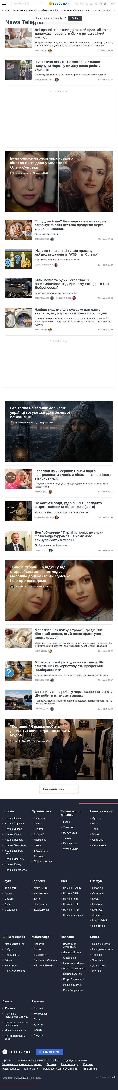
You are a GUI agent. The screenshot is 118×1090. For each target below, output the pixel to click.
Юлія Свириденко (73, 990)
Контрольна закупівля (77, 10)
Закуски (38, 1035)
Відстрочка (40, 955)
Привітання (99, 926)
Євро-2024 (98, 839)
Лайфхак (97, 915)
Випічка (38, 1008)
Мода (95, 898)
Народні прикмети (102, 949)
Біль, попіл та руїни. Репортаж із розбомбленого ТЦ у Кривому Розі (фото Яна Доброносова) (72, 283)
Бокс (95, 823)
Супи (37, 1019)
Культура (97, 909)
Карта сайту (31, 1068)
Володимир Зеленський (69, 945)
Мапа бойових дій (15, 944)
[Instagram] (100, 3)
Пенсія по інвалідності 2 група (16, 1015)
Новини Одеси (13, 834)
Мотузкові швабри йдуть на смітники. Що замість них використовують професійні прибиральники (69, 666)
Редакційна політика (75, 1060)
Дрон (8, 904)
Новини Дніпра (13, 829)
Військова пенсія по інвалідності (16, 1023)
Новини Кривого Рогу (14, 852)
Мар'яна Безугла (72, 985)
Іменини (97, 971)
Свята (94, 937)
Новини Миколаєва (16, 870)
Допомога (39, 856)
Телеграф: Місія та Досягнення (60, 1068)
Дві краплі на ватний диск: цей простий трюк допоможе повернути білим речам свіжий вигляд (72, 33)
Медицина (40, 839)
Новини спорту (101, 811)
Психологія (40, 904)
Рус (113, 3)
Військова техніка (15, 971)
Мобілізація (41, 937)
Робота (38, 823)
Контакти (88, 1064)
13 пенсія (10, 1008)
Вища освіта (41, 850)
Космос (9, 893)
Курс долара (70, 843)
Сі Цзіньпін (69, 957)
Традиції (97, 955)
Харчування (41, 893)
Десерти (38, 1024)
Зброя (8, 960)
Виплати (39, 829)
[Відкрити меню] (4, 3)
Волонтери (11, 965)
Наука (6, 881)
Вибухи (9, 949)
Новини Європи (72, 888)
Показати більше (53, 789)
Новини (8, 811)
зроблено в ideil (106, 1077)
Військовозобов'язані (46, 960)
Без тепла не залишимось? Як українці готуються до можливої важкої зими (40, 412)
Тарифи (67, 838)
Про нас (7, 1060)
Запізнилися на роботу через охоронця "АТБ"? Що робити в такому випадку (74, 693)
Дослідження (41, 909)
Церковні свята (101, 944)
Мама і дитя (40, 888)
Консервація (41, 1013)
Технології (10, 888)
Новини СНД (70, 904)
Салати (38, 1030)
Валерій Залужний (73, 968)
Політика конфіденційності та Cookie (38, 1060)
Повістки (39, 944)
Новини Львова (14, 839)
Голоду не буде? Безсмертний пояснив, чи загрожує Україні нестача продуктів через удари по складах (70, 225)
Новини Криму (13, 864)
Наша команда (10, 1068)
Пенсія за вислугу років (15, 1037)
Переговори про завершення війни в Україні (31, 10)
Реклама (51, 1064)
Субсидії (39, 834)
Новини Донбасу (14, 859)
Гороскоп (97, 888)
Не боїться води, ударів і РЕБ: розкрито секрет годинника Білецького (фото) (68, 505)
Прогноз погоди (43, 861)
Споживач (98, 893)
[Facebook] (77, 3)
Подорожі (97, 904)
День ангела (99, 965)
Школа (37, 845)
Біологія (9, 898)
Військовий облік (43, 965)
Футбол (96, 818)
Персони (67, 937)
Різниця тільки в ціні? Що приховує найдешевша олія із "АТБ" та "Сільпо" (66, 252)
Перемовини (12, 955)
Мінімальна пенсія (15, 1030)
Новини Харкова (14, 823)
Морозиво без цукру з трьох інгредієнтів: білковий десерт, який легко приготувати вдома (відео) (69, 633)
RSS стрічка (90, 1068)
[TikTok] (105, 3)
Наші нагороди (69, 1064)
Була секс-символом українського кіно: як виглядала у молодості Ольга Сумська (41, 162)
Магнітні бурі (99, 920)
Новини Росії (70, 898)
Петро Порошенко (73, 979)
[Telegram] (86, 3)
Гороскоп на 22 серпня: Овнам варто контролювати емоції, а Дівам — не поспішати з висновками (73, 474)
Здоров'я (39, 881)
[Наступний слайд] (115, 11)
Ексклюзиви (104, 10)
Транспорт (69, 827)
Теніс (95, 829)
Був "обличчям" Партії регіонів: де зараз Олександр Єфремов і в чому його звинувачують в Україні (69, 536)
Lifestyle (96, 881)
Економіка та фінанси (71, 813)
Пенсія (7, 1001)
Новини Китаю (71, 909)
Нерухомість (70, 832)
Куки (62, 18)
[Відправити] (39, 3)
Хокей (95, 834)
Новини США (70, 893)
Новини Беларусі (73, 915)
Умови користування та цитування (22, 1064)
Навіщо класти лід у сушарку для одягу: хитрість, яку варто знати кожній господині (71, 311)
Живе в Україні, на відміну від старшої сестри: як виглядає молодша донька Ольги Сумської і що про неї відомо (41, 573)
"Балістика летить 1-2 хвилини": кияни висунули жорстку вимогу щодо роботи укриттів (68, 65)
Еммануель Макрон (74, 963)
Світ (64, 881)
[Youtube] (91, 3)
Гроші (66, 822)
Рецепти (38, 1001)
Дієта (37, 898)
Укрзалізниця (70, 849)
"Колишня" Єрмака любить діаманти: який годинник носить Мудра (40, 730)
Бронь (37, 949)
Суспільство (41, 811)
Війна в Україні (13, 937)
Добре (75, 18)
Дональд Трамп (72, 952)
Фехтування (99, 845)
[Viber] (81, 4)
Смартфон (11, 909)
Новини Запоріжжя (16, 845)
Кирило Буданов (72, 974)
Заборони (98, 960)
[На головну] (59, 3)
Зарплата (39, 818)
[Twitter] (96, 4)
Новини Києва (13, 818)
